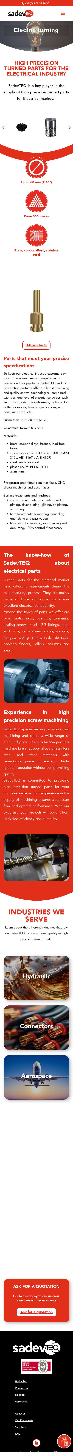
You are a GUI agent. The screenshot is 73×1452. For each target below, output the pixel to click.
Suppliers (20, 1427)
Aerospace (21, 1401)
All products (36, 345)
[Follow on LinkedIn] (36, 1443)
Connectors (21, 1388)
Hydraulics (21, 1381)
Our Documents (24, 1420)
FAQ (17, 1433)
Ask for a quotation (36, 1312)
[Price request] (64, 1441)
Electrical (20, 1395)
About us (20, 1413)
